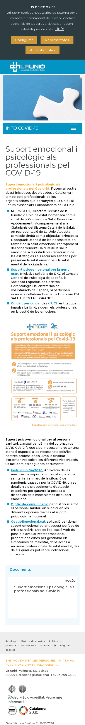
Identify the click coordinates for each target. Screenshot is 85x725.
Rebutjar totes (57, 40)
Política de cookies (33, 641)
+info (59, 29)
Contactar (44, 645)
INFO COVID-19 (22, 128)
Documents (20, 569)
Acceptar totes (42, 50)
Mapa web (27, 645)
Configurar (24, 40)
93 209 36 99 (66, 674)
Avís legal (11, 641)
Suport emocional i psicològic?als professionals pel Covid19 (44, 589)
